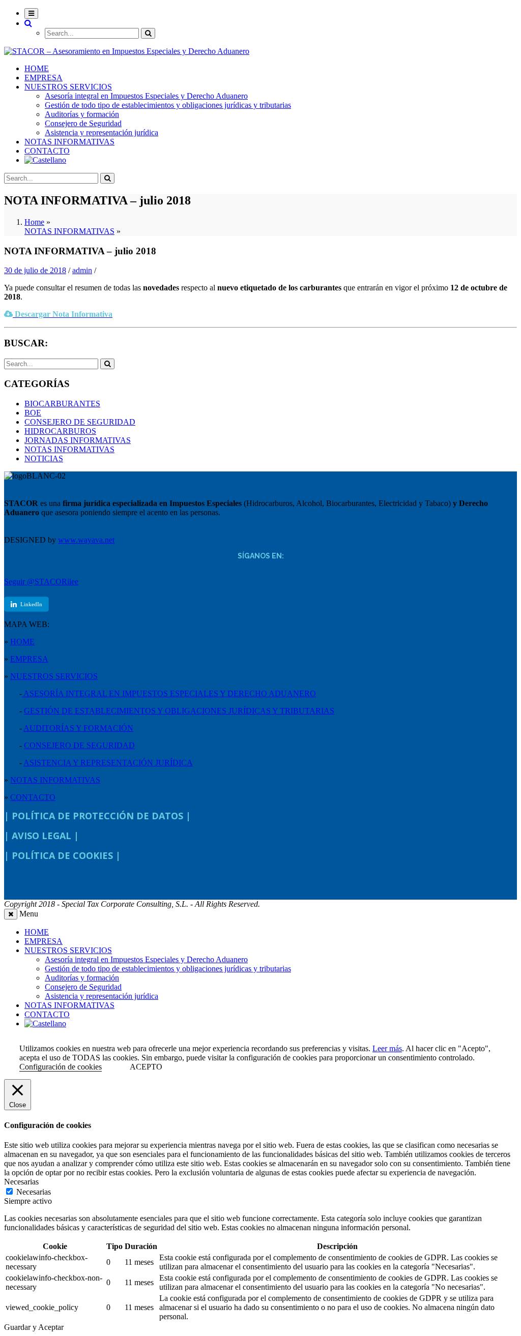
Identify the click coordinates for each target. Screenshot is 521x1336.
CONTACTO (47, 150)
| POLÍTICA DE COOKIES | (62, 855)
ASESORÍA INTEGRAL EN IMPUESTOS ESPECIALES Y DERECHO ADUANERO (169, 693)
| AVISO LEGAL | (41, 835)
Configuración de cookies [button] (60, 1066)
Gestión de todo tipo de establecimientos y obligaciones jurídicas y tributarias (168, 105)
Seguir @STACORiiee (41, 581)
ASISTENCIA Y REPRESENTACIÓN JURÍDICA (108, 762)
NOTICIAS (43, 458)
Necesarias (33, 1191)
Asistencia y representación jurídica (101, 132)
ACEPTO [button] (146, 1066)
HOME (36, 68)
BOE (32, 412)
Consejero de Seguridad (83, 123)
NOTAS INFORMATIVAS (69, 141)
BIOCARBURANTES (62, 403)
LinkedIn (31, 604)
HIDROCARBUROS (60, 431)
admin (82, 270)
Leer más (387, 1048)
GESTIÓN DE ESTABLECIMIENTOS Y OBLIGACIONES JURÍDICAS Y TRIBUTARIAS (179, 710)
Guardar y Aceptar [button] (34, 1327)
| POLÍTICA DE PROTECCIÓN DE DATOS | (97, 816)
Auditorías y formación (82, 114)
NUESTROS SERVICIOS (68, 86)
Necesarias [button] (21, 1181)
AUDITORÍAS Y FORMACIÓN (78, 728)
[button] (28, 23)
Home (34, 222)
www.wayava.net (86, 540)
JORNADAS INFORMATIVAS (77, 440)
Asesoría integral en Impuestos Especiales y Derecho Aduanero (146, 96)
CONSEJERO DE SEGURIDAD (79, 422)
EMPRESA (43, 77)
